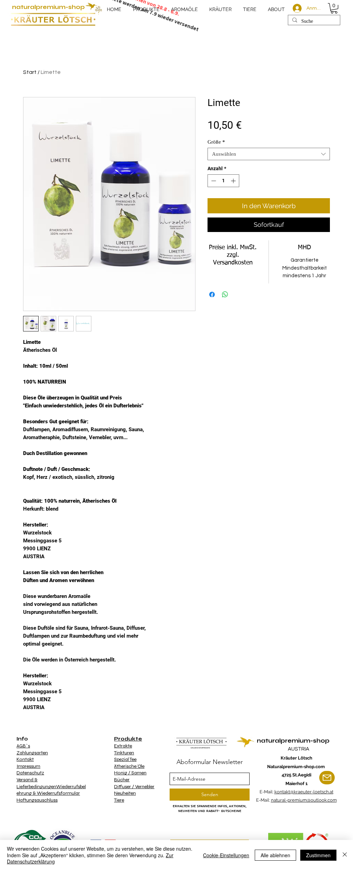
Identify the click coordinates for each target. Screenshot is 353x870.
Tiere (119, 800)
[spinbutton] (223, 181)
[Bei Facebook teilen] (212, 294)
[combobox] (269, 154)
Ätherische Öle (129, 766)
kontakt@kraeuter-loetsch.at (303, 791)
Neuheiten (125, 793)
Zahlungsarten (32, 753)
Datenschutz (30, 773)
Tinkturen (124, 753)
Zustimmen (318, 855)
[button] (334, 8)
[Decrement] (213, 181)
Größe (216, 142)
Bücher (122, 780)
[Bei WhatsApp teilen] (225, 294)
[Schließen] (345, 854)
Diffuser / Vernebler (134, 787)
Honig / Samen (130, 773)
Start (30, 72)
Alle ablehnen (275, 855)
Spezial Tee (125, 759)
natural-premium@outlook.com (304, 800)
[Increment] (234, 181)
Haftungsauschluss (37, 800)
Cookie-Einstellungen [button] (226, 855)
